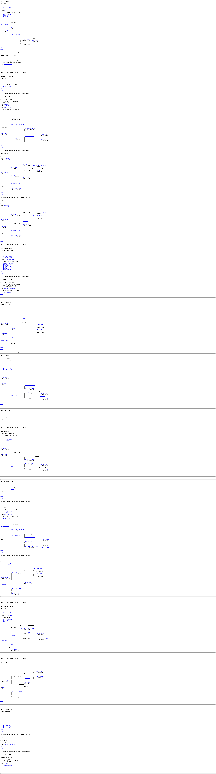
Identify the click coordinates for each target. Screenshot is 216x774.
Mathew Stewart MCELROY (30, 128)
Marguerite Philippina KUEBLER (17, 124)
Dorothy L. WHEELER (15, 27)
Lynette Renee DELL (7, 518)
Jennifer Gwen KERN (7, 112)
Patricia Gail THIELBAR (8, 267)
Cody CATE (4, 226)
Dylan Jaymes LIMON (7, 16)
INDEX (1, 47)
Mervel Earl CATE (5, 454)
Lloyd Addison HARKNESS (26, 39)
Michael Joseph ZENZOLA (8, 66)
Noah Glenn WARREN (7, 619)
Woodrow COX (25, 221)
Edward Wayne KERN (7, 111)
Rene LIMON (6, 10)
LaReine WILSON (24, 43)
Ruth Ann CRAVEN (14, 138)
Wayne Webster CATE (7, 104)
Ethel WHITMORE (26, 177)
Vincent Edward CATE (7, 369)
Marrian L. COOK (15, 593)
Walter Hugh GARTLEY (7, 765)
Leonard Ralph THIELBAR (8, 265)
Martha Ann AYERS (43, 393)
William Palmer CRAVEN (44, 134)
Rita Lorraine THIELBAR (8, 264)
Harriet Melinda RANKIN (30, 131)
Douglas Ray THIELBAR (8, 269)
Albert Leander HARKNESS (37, 37)
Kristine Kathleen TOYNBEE (16, 188)
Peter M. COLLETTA (8, 82)
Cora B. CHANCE (35, 40)
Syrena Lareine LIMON (7, 14)
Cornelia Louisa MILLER (45, 398)
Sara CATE (4, 584)
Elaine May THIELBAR (7, 266)
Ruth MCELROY (7, 105)
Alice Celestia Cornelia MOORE (31, 141)
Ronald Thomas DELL (8, 514)
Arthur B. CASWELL (15, 21)
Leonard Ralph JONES (15, 34)
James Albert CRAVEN (29, 136)
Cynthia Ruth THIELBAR (8, 263)
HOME (1, 49)
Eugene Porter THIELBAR (9, 259)
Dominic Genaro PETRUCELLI (17, 588)
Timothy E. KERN (6, 113)
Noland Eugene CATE (7, 256)
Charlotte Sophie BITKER (8, 257)
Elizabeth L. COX (14, 175)
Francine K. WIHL (7, 159)
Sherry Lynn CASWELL (6, 30)
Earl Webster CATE (14, 118)
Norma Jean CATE (5, 532)
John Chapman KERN (8, 107)
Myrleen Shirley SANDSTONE (10, 744)
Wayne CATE (5, 620)
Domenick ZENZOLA (8, 64)
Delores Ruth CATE (7, 494)
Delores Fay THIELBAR (7, 268)
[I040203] (12, 489)
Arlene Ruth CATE (5, 126)
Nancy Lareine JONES (8, 8)
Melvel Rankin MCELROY (15, 130)
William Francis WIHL (15, 183)
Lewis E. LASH (7, 419)
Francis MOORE (42, 139)
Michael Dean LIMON (7, 15)
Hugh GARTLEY (7, 763)
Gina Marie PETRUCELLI (8, 564)
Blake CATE (4, 179)
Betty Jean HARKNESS (15, 42)
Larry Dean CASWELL (7, 7)
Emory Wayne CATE (7, 158)
